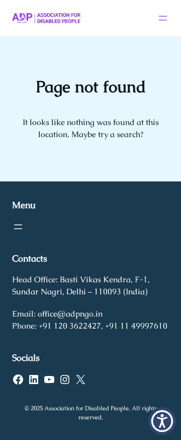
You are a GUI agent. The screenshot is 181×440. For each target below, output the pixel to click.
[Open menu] (163, 18)
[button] (162, 421)
